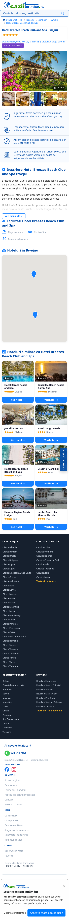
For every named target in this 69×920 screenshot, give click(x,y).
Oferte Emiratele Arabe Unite (17, 572)
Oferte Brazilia (9, 555)
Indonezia (7, 689)
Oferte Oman (9, 619)
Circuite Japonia (44, 555)
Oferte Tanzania (10, 649)
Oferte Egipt (9, 568)
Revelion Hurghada (46, 680)
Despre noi (11, 785)
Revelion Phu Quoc (45, 697)
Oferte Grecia (9, 577)
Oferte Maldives (10, 594)
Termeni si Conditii (15, 789)
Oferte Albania (10, 547)
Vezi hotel (16, 399)
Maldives (7, 697)
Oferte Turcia (9, 661)
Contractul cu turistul (16, 834)
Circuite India (42, 564)
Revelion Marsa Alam (46, 693)
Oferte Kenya (9, 589)
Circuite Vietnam (44, 551)
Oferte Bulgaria (10, 560)
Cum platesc (11, 820)
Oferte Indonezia (11, 581)
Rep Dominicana (11, 719)
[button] (35, 315)
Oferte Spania (9, 645)
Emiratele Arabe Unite (13, 685)
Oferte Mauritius (11, 606)
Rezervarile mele (14, 850)
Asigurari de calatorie (17, 830)
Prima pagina (12, 780)
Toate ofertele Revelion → (50, 710)
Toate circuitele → (46, 581)
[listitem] (8, 99)
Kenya (6, 693)
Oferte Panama (10, 623)
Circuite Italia (42, 572)
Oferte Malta (9, 598)
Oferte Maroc (9, 602)
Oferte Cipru (9, 564)
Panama (7, 714)
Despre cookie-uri (14, 825)
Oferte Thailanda (11, 653)
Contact (9, 799)
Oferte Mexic (9, 611)
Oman (6, 710)
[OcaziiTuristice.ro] (24, 5)
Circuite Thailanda (45, 568)
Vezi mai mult (12, 216)
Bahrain (6, 680)
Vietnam (7, 731)
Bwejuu (54, 19)
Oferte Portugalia (11, 628)
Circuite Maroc (43, 577)
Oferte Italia (8, 585)
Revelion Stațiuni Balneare (49, 702)
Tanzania (30, 19)
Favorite (9, 855)
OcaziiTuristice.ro (14, 19)
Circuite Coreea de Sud (47, 560)
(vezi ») (58, 116)
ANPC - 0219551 (13, 804)
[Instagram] (14, 769)
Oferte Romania (10, 640)
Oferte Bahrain (10, 551)
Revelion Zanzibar (45, 706)
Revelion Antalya (44, 689)
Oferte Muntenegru (12, 615)
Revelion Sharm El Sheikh (48, 685)
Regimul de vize (13, 839)
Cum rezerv (11, 815)
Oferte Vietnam (10, 666)
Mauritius (7, 702)
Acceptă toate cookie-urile (46, 913)
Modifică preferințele (15, 912)
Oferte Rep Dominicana (14, 636)
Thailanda (7, 727)
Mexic (5, 706)
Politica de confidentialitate (20, 794)
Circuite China (43, 547)
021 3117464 (18, 753)
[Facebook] (7, 769)
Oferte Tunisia (9, 657)
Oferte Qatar (9, 632)
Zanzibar (43, 19)
